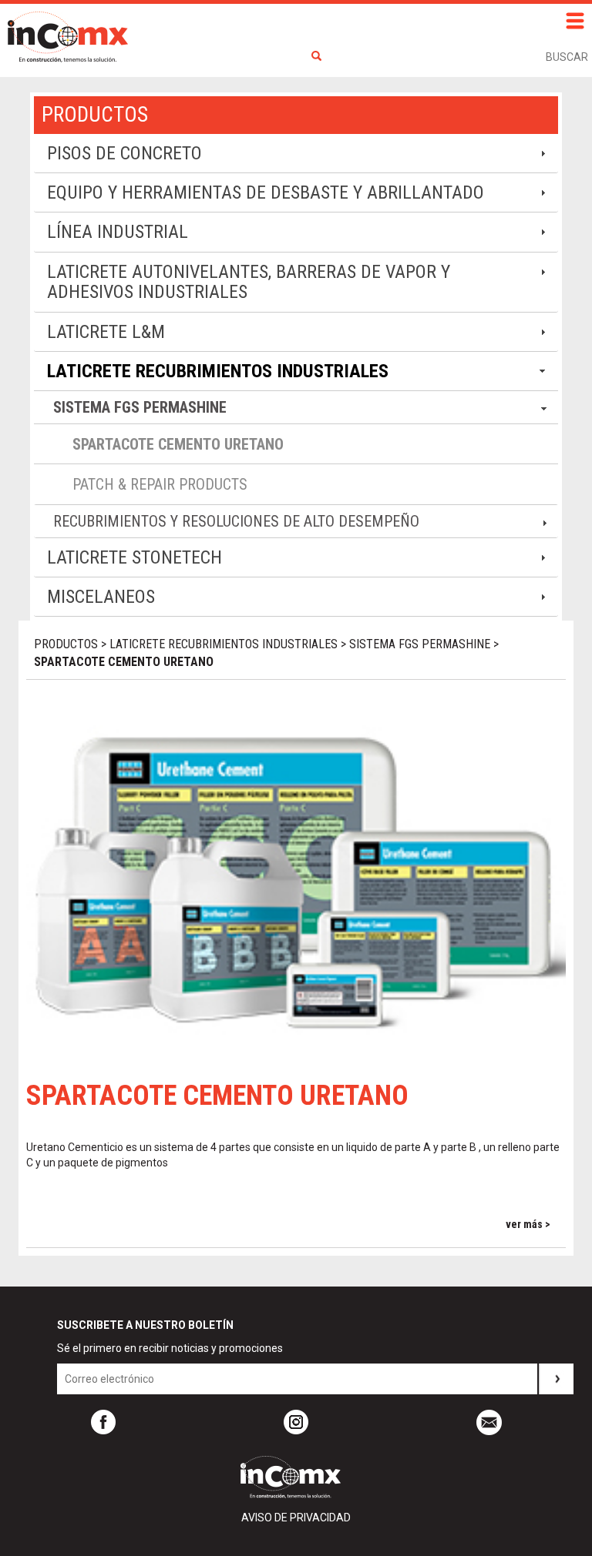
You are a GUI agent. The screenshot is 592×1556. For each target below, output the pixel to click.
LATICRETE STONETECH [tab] (134, 557)
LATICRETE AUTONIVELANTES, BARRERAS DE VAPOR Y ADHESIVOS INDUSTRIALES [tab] (248, 282)
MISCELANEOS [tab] (101, 596)
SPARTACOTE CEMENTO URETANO (178, 444)
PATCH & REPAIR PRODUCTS (159, 484)
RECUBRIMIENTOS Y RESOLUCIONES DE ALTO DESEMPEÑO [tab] (236, 521)
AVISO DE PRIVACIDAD (296, 1517)
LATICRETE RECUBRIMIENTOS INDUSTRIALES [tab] (217, 371)
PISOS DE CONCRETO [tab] (124, 153)
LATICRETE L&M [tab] (106, 332)
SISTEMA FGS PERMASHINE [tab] (140, 407)
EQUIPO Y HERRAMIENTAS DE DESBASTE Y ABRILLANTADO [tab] (265, 192)
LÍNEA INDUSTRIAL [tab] (117, 232)
